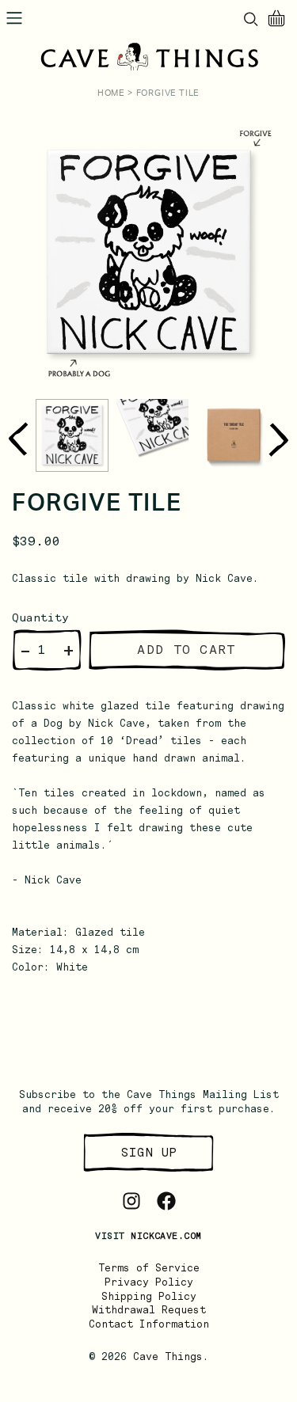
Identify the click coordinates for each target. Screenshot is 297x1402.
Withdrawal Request (149, 1310)
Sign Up (149, 1152)
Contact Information (149, 1324)
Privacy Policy (149, 1282)
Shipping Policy (148, 1296)
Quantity (40, 617)
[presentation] (18, 440)
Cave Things (168, 1356)
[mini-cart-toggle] (276, 18)
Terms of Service (149, 1268)
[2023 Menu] (14, 18)
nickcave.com (166, 1235)
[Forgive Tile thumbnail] (72, 435)
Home (111, 93)
